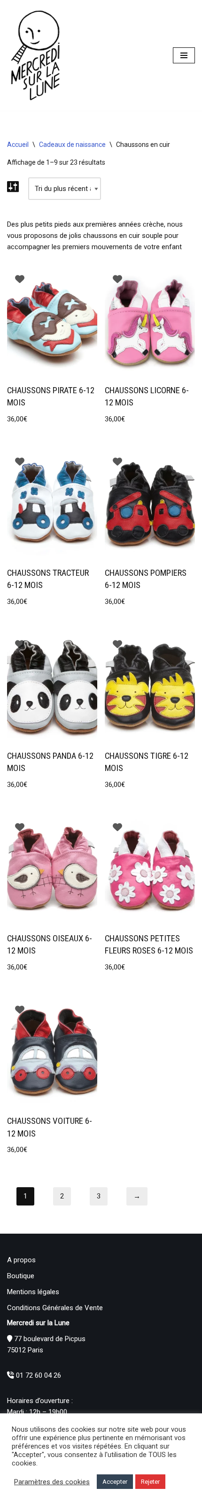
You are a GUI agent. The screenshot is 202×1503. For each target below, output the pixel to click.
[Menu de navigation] (184, 55)
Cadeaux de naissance (72, 144)
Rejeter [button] (150, 1481)
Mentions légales (33, 1292)
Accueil (18, 144)
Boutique (20, 1276)
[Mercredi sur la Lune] (35, 55)
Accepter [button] (114, 1481)
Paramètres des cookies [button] (52, 1482)
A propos (21, 1260)
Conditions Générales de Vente (55, 1308)
